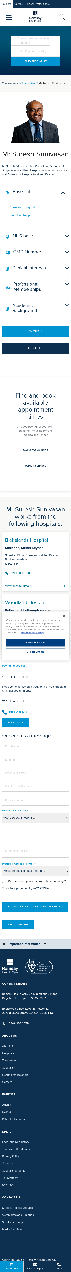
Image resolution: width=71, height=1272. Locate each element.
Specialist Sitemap (13, 1170)
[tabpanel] (35, 589)
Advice (6, 1105)
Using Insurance (35, 465)
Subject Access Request (17, 1208)
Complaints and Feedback (18, 1215)
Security (7, 1185)
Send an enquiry (12, 1222)
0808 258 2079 (19, 1023)
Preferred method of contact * (19, 863)
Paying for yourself (35, 450)
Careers (19, 3)
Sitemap (7, 1163)
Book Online (35, 348)
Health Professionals (39, 3)
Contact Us (35, 331)
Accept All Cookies (35, 642)
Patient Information (14, 1119)
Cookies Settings (35, 652)
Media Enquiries (12, 1229)
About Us (8, 1046)
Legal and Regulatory (15, 1142)
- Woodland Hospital (21, 215)
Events (6, 1112)
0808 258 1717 (17, 712)
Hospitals (8, 1053)
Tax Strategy (10, 1178)
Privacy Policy (11, 1156)
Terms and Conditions (16, 1149)
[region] (35, 635)
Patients (6, 3)
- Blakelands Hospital (21, 207)
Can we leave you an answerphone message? (37, 881)
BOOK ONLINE (15, 722)
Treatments (9, 1060)
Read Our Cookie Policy (32, 633)
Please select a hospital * (16, 810)
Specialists (29, 83)
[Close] (64, 616)
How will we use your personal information (35, 906)
